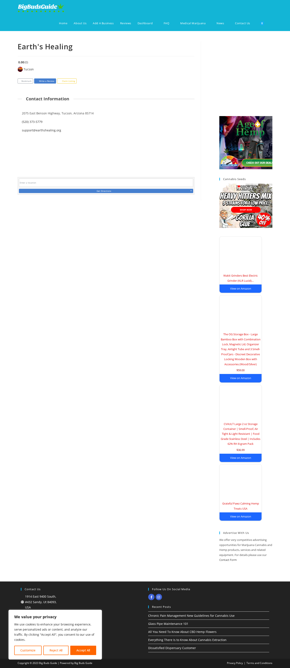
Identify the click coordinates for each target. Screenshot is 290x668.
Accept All (83, 650)
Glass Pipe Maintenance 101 (168, 624)
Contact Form (228, 560)
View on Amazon (240, 288)
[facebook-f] (152, 597)
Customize (27, 650)
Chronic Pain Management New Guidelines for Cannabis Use (191, 616)
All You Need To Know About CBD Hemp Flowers (182, 632)
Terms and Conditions (259, 663)
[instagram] (159, 597)
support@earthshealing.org (41, 130)
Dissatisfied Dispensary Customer (172, 648)
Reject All (55, 650)
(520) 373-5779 (32, 122)
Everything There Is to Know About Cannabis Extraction (187, 640)
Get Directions (104, 190)
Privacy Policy (235, 663)
